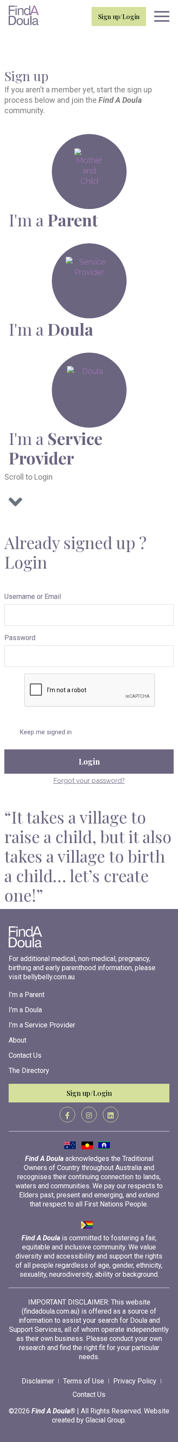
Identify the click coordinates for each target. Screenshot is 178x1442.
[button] (159, 17)
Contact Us (25, 1055)
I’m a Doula (25, 1010)
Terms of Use (83, 1381)
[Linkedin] (110, 1114)
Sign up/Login (119, 16)
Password (19, 638)
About (17, 1040)
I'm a (53, 220)
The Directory (29, 1070)
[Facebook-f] (67, 1114)
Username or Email (32, 596)
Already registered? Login (50, 53)
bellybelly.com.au (49, 977)
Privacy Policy (134, 1381)
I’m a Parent (26, 995)
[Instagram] (89, 1114)
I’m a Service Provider (42, 1025)
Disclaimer (38, 1381)
